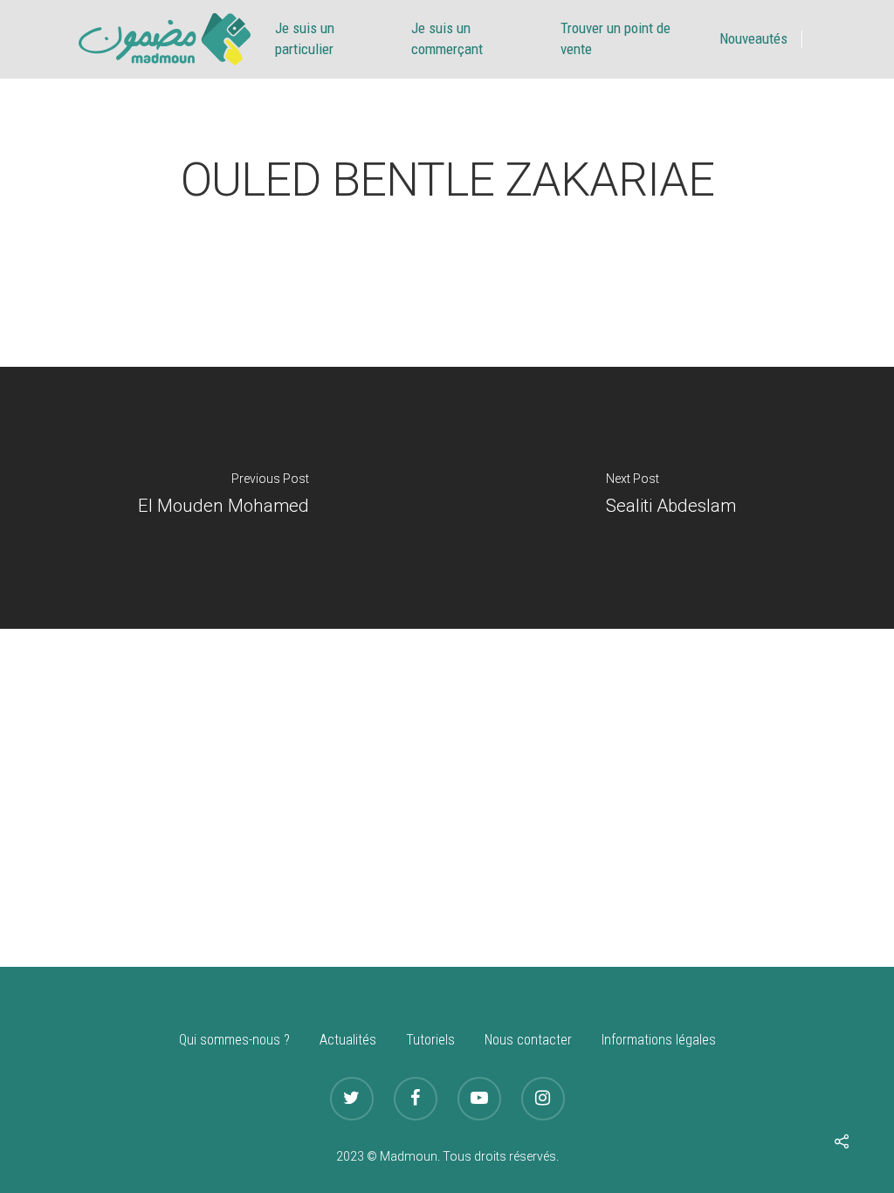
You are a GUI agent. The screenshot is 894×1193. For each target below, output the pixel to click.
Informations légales (659, 1039)
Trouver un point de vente (615, 38)
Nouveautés (753, 38)
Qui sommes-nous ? (234, 1039)
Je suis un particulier (304, 38)
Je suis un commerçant (447, 38)
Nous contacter (528, 1039)
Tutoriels (430, 1039)
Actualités (348, 1039)
